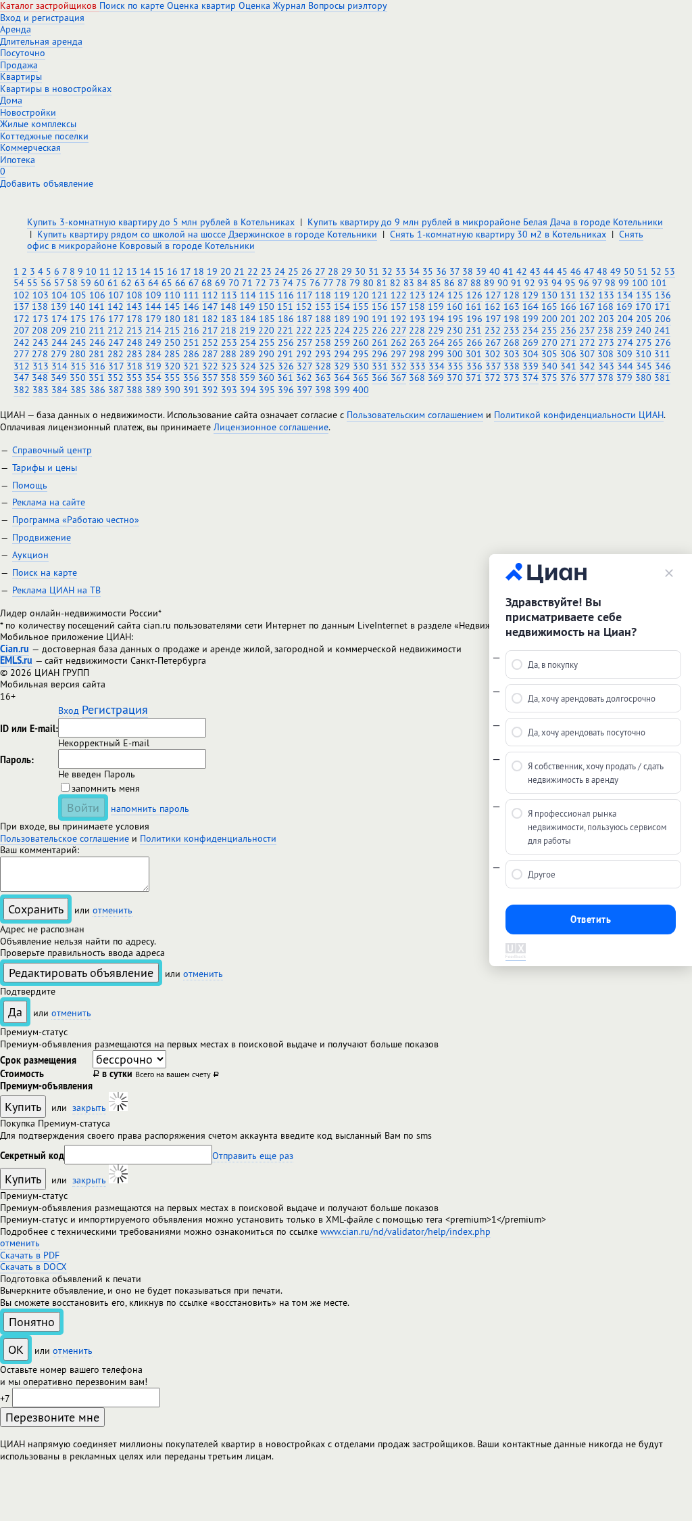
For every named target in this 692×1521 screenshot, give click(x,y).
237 (587, 330)
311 (662, 354)
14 (145, 271)
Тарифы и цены (44, 467)
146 (191, 306)
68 (206, 283)
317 (116, 366)
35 (427, 271)
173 (40, 319)
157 (398, 306)
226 (380, 330)
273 (606, 342)
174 (59, 319)
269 (530, 342)
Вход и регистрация (42, 18)
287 (210, 354)
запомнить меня (106, 788)
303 (511, 354)
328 (323, 366)
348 (40, 377)
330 (361, 366)
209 (59, 330)
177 (116, 319)
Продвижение (41, 537)
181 (191, 319)
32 (387, 271)
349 (59, 377)
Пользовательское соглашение (64, 838)
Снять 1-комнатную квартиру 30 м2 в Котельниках (498, 234)
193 (418, 319)
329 (342, 366)
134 (625, 295)
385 (78, 390)
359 (247, 377)
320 (172, 366)
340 (549, 366)
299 (436, 354)
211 (97, 330)
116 (286, 295)
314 (59, 366)
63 (139, 283)
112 (210, 295)
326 (286, 366)
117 (304, 295)
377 (587, 377)
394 (248, 390)
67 (194, 283)
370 (455, 377)
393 (229, 390)
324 (248, 366)
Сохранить (36, 909)
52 (656, 271)
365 (361, 377)
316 (97, 366)
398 (323, 390)
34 (414, 271)
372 (493, 377)
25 (293, 271)
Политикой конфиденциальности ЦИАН (579, 415)
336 (474, 366)
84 (422, 283)
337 (493, 366)
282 (115, 354)
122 (399, 295)
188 (323, 319)
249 (153, 342)
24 (279, 271)
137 (21, 306)
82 (395, 283)
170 (643, 306)
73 (274, 283)
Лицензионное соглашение (271, 427)
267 (493, 342)
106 (97, 295)
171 (662, 306)
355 (172, 377)
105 (78, 295)
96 (583, 283)
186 (286, 319)
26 (306, 271)
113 (229, 295)
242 (22, 342)
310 (643, 354)
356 (191, 377)
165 (549, 306)
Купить (23, 1106)
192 (399, 319)
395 (267, 390)
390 (172, 390)
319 (153, 366)
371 (474, 377)
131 (568, 295)
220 (266, 330)
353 (134, 377)
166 (568, 306)
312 (22, 366)
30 (360, 271)
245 (78, 342)
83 (408, 283)
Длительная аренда (41, 41)
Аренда (15, 29)
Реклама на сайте (48, 502)
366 (380, 377)
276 (663, 342)
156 (380, 306)
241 (662, 330)
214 (153, 330)
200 (549, 319)
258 (323, 342)
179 (153, 319)
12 (118, 271)
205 (644, 319)
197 (493, 319)
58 (72, 283)
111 (191, 295)
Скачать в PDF (29, 1255)
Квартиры (21, 76)
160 (455, 306)
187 (304, 319)
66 (180, 283)
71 (247, 283)
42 (521, 271)
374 (530, 377)
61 (112, 283)
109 (153, 295)
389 (153, 390)
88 (475, 283)
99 (623, 283)
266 (474, 342)
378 (605, 377)
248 (134, 342)
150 (266, 306)
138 (40, 306)
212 (115, 330)
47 (589, 271)
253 (229, 342)
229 (436, 330)
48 (602, 271)
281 (97, 354)
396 (286, 390)
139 (59, 306)
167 (587, 306)
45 (562, 271)
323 (229, 366)
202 (587, 319)
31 (373, 271)
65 (167, 283)
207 (21, 330)
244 (59, 342)
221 (285, 330)
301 (474, 354)
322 (210, 366)
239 (624, 330)
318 (134, 366)
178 (134, 319)
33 (400, 271)
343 (606, 366)
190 (361, 319)
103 (40, 295)
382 (22, 390)
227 (398, 330)
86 (449, 283)
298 (417, 354)
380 (643, 377)
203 (606, 319)
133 (606, 295)
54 (19, 283)
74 (287, 283)
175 (78, 319)
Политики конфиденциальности (208, 838)
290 (266, 354)
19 (212, 271)
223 (323, 330)
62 (126, 283)
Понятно (32, 1322)
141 (97, 306)
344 (625, 366)
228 (417, 330)
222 (304, 330)
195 (455, 319)
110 (172, 295)
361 (285, 377)
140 (78, 306)
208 (40, 330)
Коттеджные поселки (44, 136)
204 (625, 319)
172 (22, 319)
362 (304, 377)
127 (493, 295)
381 (662, 377)
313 (40, 366)
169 (624, 306)
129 (530, 295)
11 (104, 271)
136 (663, 295)
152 (304, 306)
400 (361, 390)
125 (455, 295)
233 (511, 330)
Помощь (29, 485)
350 (78, 377)
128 (511, 295)
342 (587, 366)
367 (398, 377)
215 (172, 330)
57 (59, 283)
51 (642, 271)
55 (32, 283)
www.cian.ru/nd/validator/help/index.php (405, 1231)
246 (97, 342)
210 (78, 330)
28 (333, 271)
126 (474, 295)
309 (624, 354)
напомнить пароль (150, 808)
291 (285, 354)
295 (361, 354)
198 (511, 319)
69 (220, 283)
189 (342, 319)
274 (625, 342)
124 (436, 295)
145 (172, 306)
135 (644, 295)
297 (398, 354)
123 (418, 295)
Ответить (590, 919)
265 (455, 342)
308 (605, 354)
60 (99, 283)
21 (239, 271)
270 (549, 342)
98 (610, 283)
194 (436, 319)
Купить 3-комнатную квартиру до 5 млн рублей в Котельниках (161, 222)
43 (535, 271)
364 (342, 377)
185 (267, 319)
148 (228, 306)
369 (436, 377)
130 (549, 295)
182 (210, 319)
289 (247, 354)
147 (210, 306)
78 (341, 283)
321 (191, 366)
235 (549, 330)
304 (530, 354)
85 (435, 283)
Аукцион (30, 555)
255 (267, 342)
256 (286, 342)
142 (115, 306)
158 (417, 306)
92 (529, 283)
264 (436, 342)
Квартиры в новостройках (56, 89)
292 (304, 354)
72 (260, 283)
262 (399, 342)
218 (228, 330)
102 (22, 295)
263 (418, 342)
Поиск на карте (44, 572)
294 (342, 354)
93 (543, 283)
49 (615, 271)
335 (455, 366)
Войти (83, 807)
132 (587, 295)
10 (91, 271)
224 (342, 330)
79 (354, 283)
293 (323, 354)
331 (380, 366)
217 (210, 330)
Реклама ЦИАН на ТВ (56, 590)
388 (134, 390)
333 (418, 366)
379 (624, 377)
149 (247, 306)
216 (191, 330)
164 (530, 306)
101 (659, 283)
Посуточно (22, 53)
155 (361, 306)
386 (97, 390)
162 (493, 306)
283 (134, 354)
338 (511, 366)
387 (116, 390)
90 (502, 283)
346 (663, 366)
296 (380, 354)
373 (511, 377)
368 (417, 377)
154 (342, 306)
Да (15, 1012)
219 (247, 330)
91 (516, 283)
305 (549, 354)
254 (248, 342)
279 (59, 354)
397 (304, 390)
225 (361, 330)
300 (455, 354)
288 (228, 354)
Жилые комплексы (38, 124)
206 (663, 319)
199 (530, 319)
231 (474, 330)
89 (489, 283)
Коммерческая (30, 147)
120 (361, 295)
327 (304, 366)
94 (556, 283)
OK (16, 1349)
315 (78, 366)
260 (361, 342)
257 (304, 342)
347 (21, 377)
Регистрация (115, 709)
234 (530, 330)
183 (229, 319)
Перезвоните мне (52, 1417)
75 (301, 283)
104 (59, 295)
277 (21, 354)
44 (548, 271)
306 (568, 354)
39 (481, 271)
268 (511, 342)
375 (549, 377)
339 (530, 366)
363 (323, 377)
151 (285, 306)
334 (436, 366)
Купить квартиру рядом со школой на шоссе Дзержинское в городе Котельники (207, 234)
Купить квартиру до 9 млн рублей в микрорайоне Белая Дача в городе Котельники (485, 222)
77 (328, 283)
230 (455, 330)
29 (346, 271)
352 (115, 377)
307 (587, 354)
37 (454, 271)
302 (493, 354)
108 (134, 295)
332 (399, 366)
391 (191, 390)
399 (342, 390)
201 (568, 319)
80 (368, 283)
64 (153, 283)
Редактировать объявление (81, 972)
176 (97, 319)
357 (210, 377)
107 (116, 295)
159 (436, 306)
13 (131, 271)
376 (568, 377)
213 (134, 330)
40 (494, 271)
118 (323, 295)
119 (342, 295)
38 (467, 271)
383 (40, 390)
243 (40, 342)
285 (172, 354)
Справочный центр (52, 450)
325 (267, 366)
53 (669, 271)
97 (597, 283)
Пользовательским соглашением (415, 415)
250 (172, 342)
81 (381, 283)
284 (153, 354)
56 (46, 283)
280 (78, 354)
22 (252, 271)
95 (570, 283)
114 (248, 295)
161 (474, 306)
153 (323, 306)
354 (153, 377)
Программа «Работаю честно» (75, 520)
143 (134, 306)
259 (342, 342)
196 (474, 319)
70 (233, 283)
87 (463, 283)
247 (116, 342)
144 (153, 306)
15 (158, 271)
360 (266, 377)
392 (210, 390)
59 (85, 283)
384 (59, 390)
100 (640, 283)
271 (568, 342)
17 (185, 271)
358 (228, 377)
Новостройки (28, 112)
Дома (11, 100)
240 (643, 330)
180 (172, 319)
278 (40, 354)
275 (644, 342)
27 (320, 271)
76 (315, 283)
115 (267, 295)
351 (97, 377)
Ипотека (17, 160)
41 (508, 271)
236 (568, 330)
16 (172, 271)
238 (605, 330)
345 (644, 366)
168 (605, 306)
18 (198, 271)
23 (266, 271)
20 (225, 271)
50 (629, 271)
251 (191, 342)
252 (210, 342)
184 (248, 319)
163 (511, 306)
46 (575, 271)
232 (493, 330)
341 (568, 366)
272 (587, 342)
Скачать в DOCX (33, 1267)
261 (380, 342)
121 (380, 295)
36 (441, 271)
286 (191, 354)
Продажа (19, 65)
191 (380, 319)
